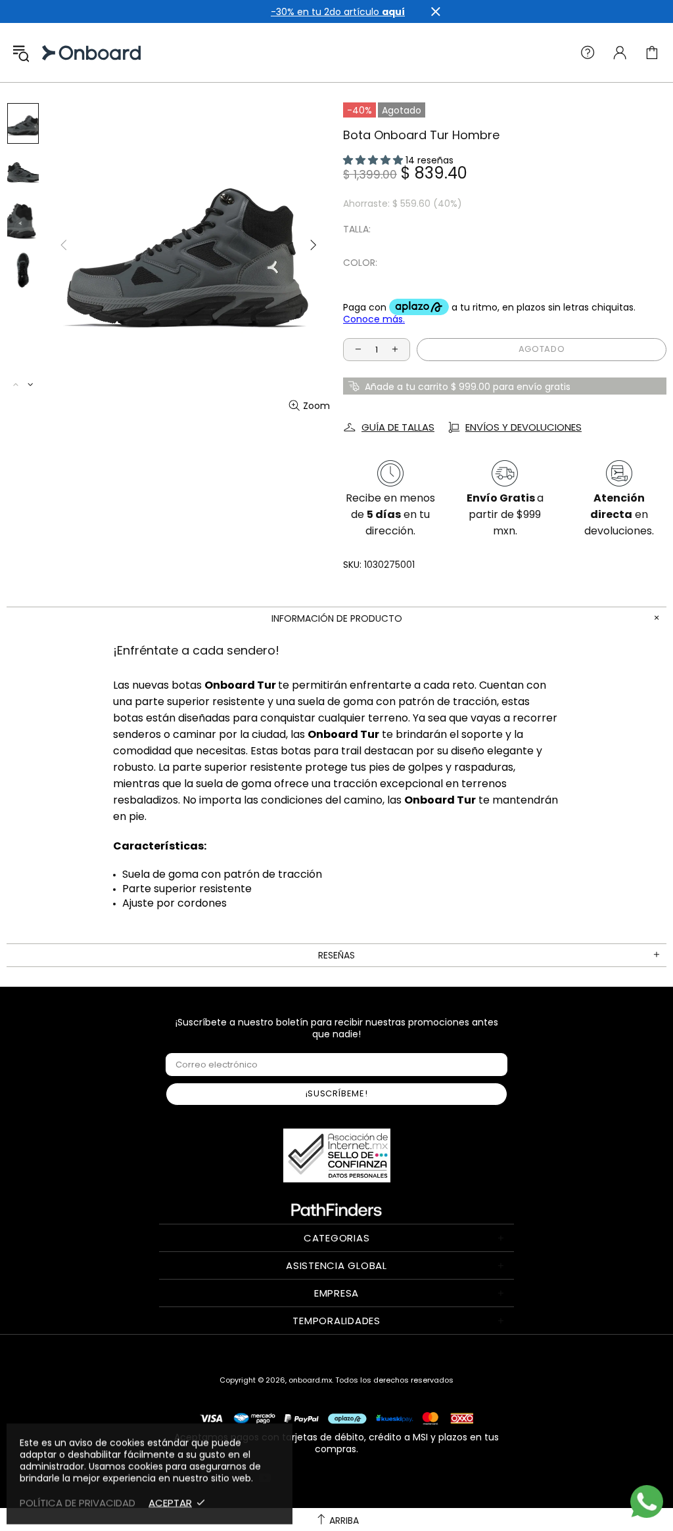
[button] (374, 160)
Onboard (55, 53)
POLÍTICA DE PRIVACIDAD (77, 1503)
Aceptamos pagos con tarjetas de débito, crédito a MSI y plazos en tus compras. (336, 1443)
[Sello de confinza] (336, 1155)
